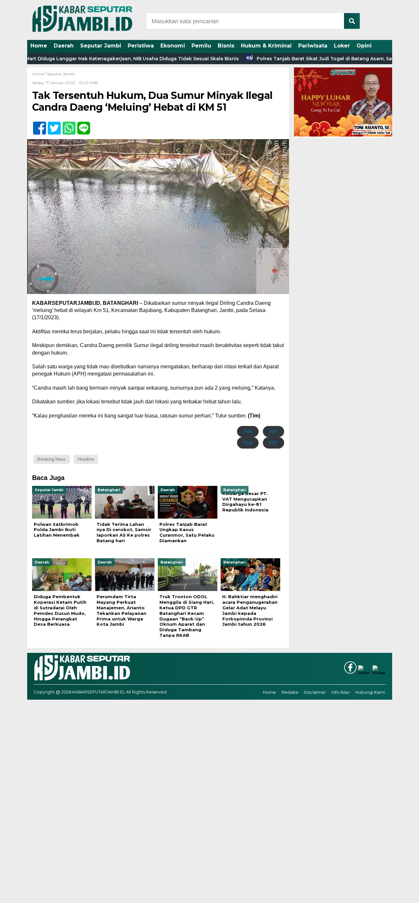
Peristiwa (141, 46)
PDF (273, 431)
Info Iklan (341, 692)
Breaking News (51, 459)
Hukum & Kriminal (266, 46)
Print (248, 431)
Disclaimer (315, 692)
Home (38, 46)
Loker (342, 46)
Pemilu (201, 46)
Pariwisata (312, 46)
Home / (39, 73)
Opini (364, 46)
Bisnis (226, 46)
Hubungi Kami (370, 692)
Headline (86, 459)
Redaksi (290, 692)
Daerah (64, 46)
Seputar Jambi (100, 46)
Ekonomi (172, 46)
